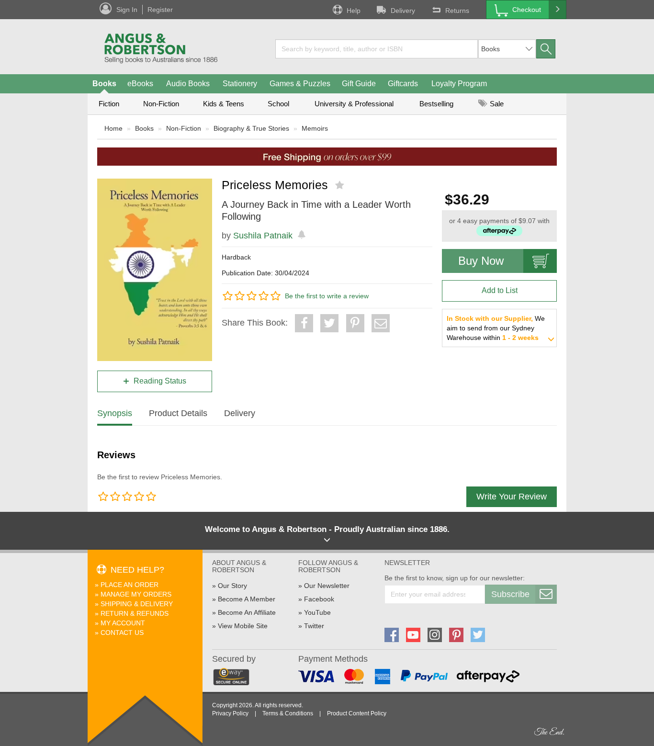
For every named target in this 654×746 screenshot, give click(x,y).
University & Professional (354, 104)
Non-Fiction (161, 104)
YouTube (317, 612)
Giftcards (403, 83)
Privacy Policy (230, 713)
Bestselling (436, 104)
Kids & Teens (223, 104)
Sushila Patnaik (263, 235)
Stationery (240, 83)
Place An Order (129, 584)
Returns (457, 10)
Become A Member (246, 599)
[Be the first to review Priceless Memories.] (341, 185)
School (278, 104)
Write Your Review (511, 496)
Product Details (178, 413)
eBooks (140, 83)
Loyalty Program (459, 83)
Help (354, 10)
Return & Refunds (135, 613)
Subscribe (510, 594)
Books (104, 83)
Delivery (403, 10)
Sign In (126, 9)
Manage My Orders (136, 594)
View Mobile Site (243, 626)
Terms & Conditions (287, 713)
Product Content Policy (356, 713)
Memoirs (315, 128)
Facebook (319, 599)
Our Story (232, 585)
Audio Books (188, 83)
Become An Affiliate (247, 612)
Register (160, 9)
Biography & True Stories (251, 128)
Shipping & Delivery (137, 604)
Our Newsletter (327, 585)
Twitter (314, 626)
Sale (496, 104)
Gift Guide (359, 83)
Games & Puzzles (300, 83)
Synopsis (114, 413)
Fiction (109, 104)
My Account (123, 623)
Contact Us (122, 632)
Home (113, 128)
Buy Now (481, 260)
